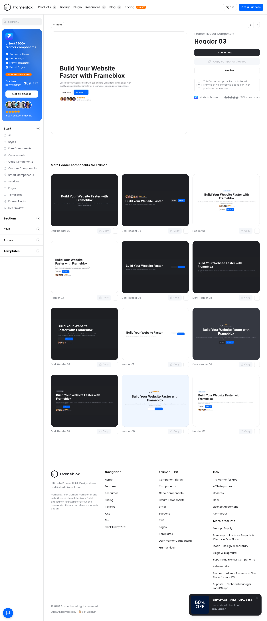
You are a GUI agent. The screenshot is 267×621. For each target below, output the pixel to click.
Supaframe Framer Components (234, 559)
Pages (163, 527)
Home (109, 479)
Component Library (171, 479)
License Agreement (225, 507)
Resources (111, 493)
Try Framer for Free (225, 479)
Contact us (220, 513)
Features (110, 486)
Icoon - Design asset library (230, 546)
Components (167, 486)
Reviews (110, 507)
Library (65, 7)
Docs (216, 500)
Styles (163, 507)
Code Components (171, 493)
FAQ (107, 513)
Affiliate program (223, 486)
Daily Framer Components (176, 541)
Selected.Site (221, 566)
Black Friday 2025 (115, 527)
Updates (218, 493)
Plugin (77, 7)
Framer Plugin (167, 547)
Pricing (109, 500)
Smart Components (172, 500)
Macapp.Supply (222, 528)
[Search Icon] (22, 21)
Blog (107, 520)
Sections (164, 513)
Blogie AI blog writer (225, 553)
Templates (166, 534)
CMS (162, 520)
